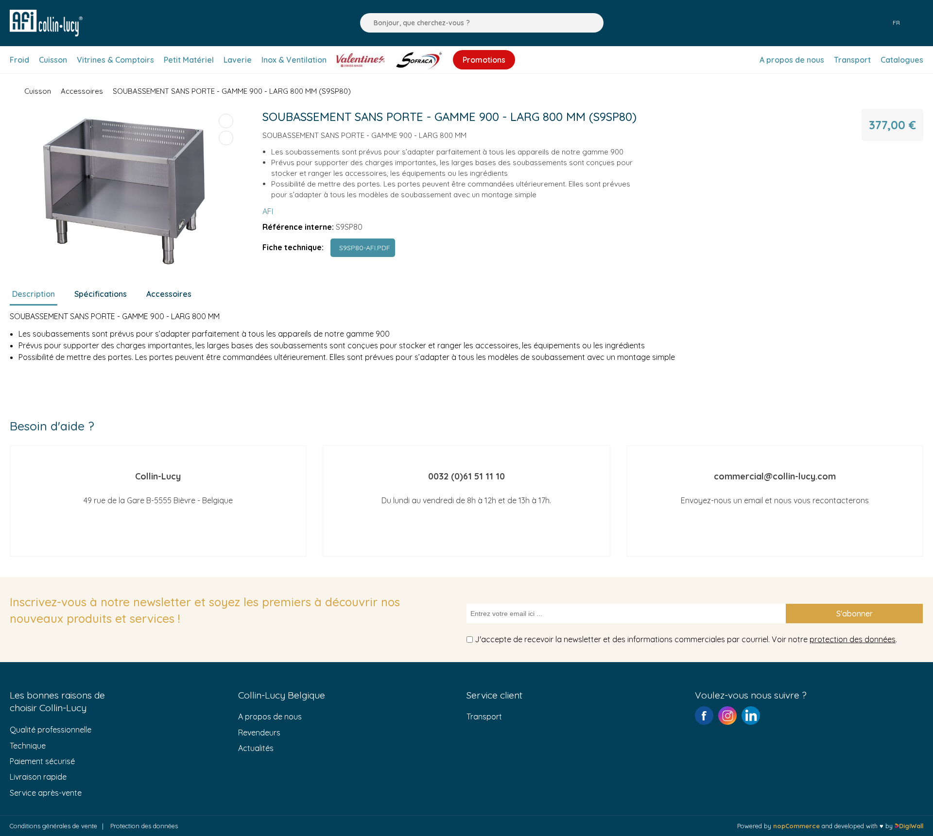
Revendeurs (259, 732)
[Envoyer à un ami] (226, 138)
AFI (267, 211)
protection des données (853, 639)
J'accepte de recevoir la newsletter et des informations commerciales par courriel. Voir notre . (686, 639)
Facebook (704, 715)
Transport (484, 716)
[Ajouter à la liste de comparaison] (226, 121)
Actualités (256, 748)
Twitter (751, 715)
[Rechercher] (365, 23)
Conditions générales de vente (53, 826)
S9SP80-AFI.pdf (362, 247)
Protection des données (144, 826)
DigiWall (911, 826)
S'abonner (854, 613)
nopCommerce (796, 826)
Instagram (727, 715)
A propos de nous (270, 716)
